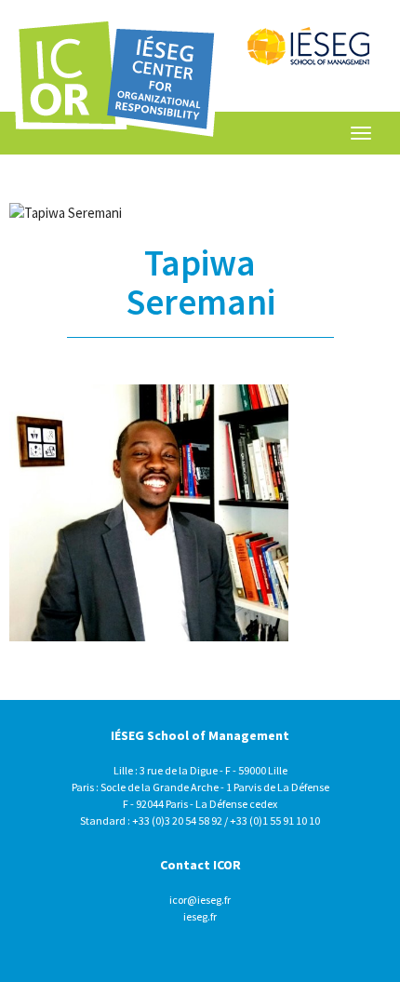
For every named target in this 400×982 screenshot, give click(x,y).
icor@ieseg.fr (200, 900)
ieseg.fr (200, 916)
